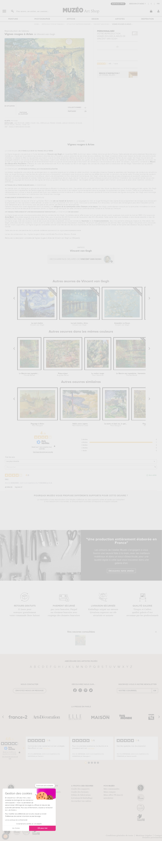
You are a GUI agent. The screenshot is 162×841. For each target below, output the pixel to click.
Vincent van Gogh (101, 24)
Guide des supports (80, 789)
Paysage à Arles (37, 424)
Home (36, 24)
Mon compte (110, 792)
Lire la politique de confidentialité (16, 820)
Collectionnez (74, 107)
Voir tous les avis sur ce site (43, 452)
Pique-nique (63, 374)
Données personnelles (152, 837)
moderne (43, 230)
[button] (5, 836)
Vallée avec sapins (80, 424)
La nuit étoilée (37, 324)
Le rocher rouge (97, 374)
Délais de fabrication (81, 795)
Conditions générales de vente (119, 835)
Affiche (71, 19)
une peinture (23, 230)
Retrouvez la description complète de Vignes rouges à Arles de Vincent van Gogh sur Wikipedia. (42, 238)
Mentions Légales (144, 835)
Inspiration (147, 19)
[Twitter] (91, 692)
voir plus (46, 748)
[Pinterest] (86, 692)
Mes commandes (111, 789)
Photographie (42, 19)
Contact (158, 835)
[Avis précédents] (23, 748)
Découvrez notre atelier (121, 571)
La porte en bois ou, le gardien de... (115, 424)
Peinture (13, 19)
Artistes (120, 19)
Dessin (95, 19)
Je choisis (16, 828)
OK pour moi (42, 828)
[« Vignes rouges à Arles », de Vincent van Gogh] (80, 640)
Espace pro (118, 4)
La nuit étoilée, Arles (79, 324)
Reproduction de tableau (53, 24)
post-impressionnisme (72, 230)
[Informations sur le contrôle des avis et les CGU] (55, 446)
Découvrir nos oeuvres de (75, 259)
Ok (154, 691)
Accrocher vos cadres (81, 801)
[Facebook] (75, 692)
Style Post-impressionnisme (78, 24)
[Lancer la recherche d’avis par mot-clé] (155, 467)
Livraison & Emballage (82, 798)
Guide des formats (79, 792)
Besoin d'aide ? (137, 4)
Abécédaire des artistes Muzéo (81, 661)
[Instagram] (81, 692)
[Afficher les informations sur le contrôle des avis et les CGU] (19, 752)
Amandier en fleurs (122, 324)
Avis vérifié (152, 475)
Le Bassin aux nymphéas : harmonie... (29, 374)
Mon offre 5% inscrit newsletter (113, 796)
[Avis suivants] (160, 748)
